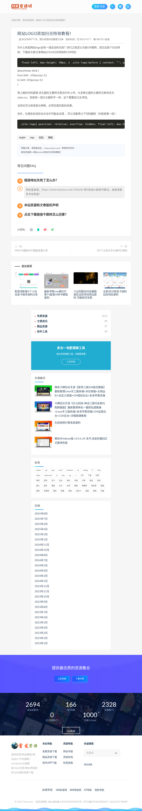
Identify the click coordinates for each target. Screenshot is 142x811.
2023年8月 (41, 607)
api (46, 470)
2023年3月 (41, 633)
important (48, 475)
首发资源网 (28, 20)
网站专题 (68, 751)
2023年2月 (41, 638)
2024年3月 (41, 576)
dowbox (70, 470)
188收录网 (61, 790)
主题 (97, 475)
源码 (38, 491)
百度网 (46, 491)
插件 (45, 486)
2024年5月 (41, 565)
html (99, 470)
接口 (38, 486)
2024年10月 (42, 550)
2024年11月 (42, 545)
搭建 (53, 486)
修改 (45, 480)
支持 (68, 486)
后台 (61, 480)
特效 (50, 138)
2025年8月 (41, 513)
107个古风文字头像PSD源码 (112, 250)
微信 (91, 480)
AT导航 (88, 790)
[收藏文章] (31, 229)
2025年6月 (41, 524)
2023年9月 (41, 602)
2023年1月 (41, 643)
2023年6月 (41, 617)
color (61, 470)
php (63, 475)
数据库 (84, 486)
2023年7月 (41, 612)
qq (70, 475)
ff (92, 470)
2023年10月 (42, 596)
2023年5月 (41, 622)
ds (78, 470)
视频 (94, 491)
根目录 (93, 486)
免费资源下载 (49, 751)
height (22, 138)
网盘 (62, 491)
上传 (82, 475)
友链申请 (47, 790)
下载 (89, 475)
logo (32, 138)
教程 (76, 486)
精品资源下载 (49, 757)
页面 (102, 491)
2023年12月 (42, 586)
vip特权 (71, 731)
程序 (55, 491)
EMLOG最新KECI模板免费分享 (31, 250)
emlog (85, 470)
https (38, 475)
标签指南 (68, 763)
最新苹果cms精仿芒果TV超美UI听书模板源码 (56, 294)
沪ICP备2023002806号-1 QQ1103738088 (105, 802)
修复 (38, 480)
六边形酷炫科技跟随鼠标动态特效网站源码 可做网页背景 (85, 294)
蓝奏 (87, 491)
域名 (68, 480)
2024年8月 (41, 555)
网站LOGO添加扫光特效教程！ (45, 34)
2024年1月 (41, 581)
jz (56, 475)
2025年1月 (41, 539)
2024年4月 (41, 570)
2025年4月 (41, 529)
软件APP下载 (49, 763)
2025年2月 (41, 534)
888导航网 (75, 790)
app (52, 470)
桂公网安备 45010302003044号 (65, 802)
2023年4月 (41, 628)
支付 (61, 486)
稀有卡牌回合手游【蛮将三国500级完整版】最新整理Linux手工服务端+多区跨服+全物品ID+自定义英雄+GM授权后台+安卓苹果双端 (80, 391)
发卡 (53, 480)
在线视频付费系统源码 (68, 422)
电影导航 (99, 790)
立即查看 (62, 679)
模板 (102, 486)
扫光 (41, 138)
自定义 (78, 491)
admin (38, 470)
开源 (83, 480)
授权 (99, 480)
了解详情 (80, 679)
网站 (70, 491)
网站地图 (88, 765)
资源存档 (68, 757)
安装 (76, 480)
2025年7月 (41, 519)
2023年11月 (42, 591)
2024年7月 (41, 560)
